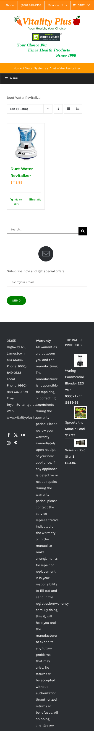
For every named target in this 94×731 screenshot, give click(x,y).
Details (36, 199)
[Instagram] (8, 443)
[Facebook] (8, 435)
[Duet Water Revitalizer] (25, 142)
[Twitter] (16, 435)
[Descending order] (58, 109)
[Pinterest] (16, 443)
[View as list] (77, 108)
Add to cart (18, 201)
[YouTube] (23, 435)
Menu (14, 78)
